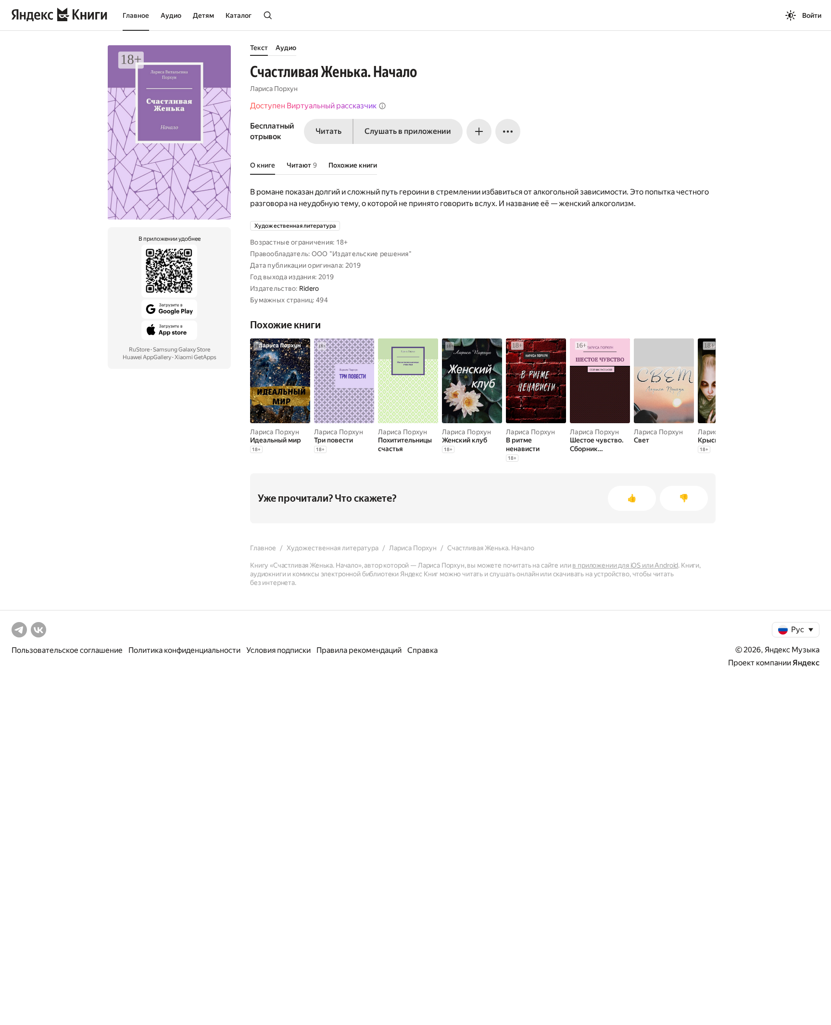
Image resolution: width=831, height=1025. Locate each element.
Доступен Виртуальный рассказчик (313, 105)
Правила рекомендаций (359, 650)
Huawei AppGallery (147, 357)
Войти (811, 15)
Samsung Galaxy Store (181, 349)
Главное (136, 15)
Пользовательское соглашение (67, 650)
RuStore (139, 349)
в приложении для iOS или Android (625, 565)
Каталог (239, 15)
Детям (203, 15)
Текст (259, 48)
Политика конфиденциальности (184, 650)
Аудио (171, 15)
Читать (328, 131)
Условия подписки (278, 650)
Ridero (309, 288)
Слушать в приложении (408, 131)
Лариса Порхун (274, 88)
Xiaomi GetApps (195, 357)
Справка (422, 650)
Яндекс (806, 662)
